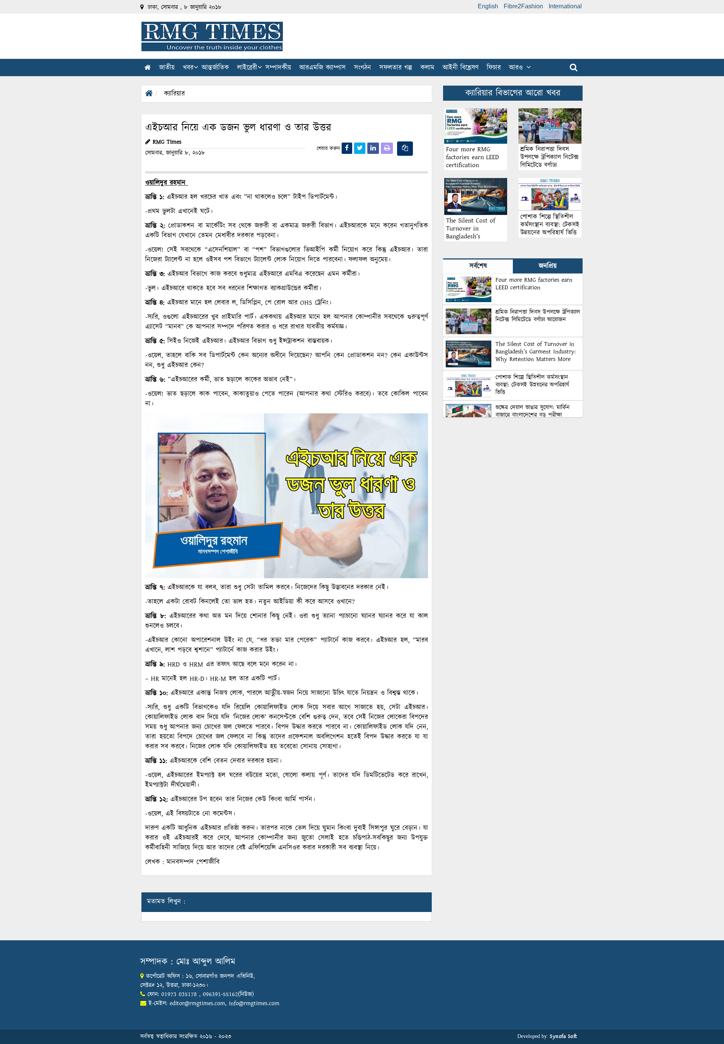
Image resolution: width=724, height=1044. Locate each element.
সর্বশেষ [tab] (478, 266)
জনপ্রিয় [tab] (548, 266)
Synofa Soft (563, 1036)
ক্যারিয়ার (174, 94)
